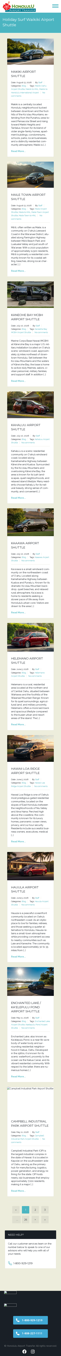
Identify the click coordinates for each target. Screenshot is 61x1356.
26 (25, 1219)
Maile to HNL (24, 212)
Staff (40, 82)
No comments (41, 332)
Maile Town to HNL (27, 215)
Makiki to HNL (32, 89)
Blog (24, 86)
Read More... (18, 151)
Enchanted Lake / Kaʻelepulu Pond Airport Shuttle (26, 1007)
